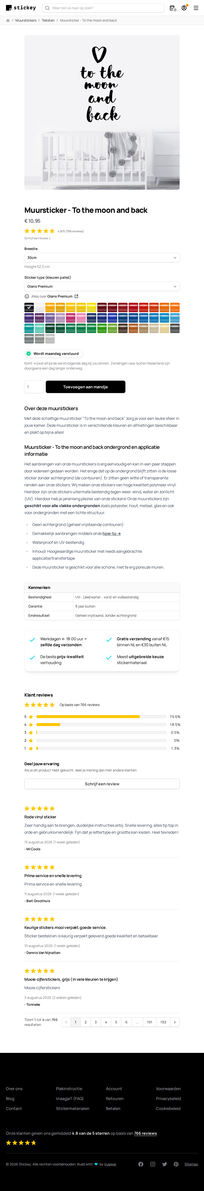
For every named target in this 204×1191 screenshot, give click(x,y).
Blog (10, 1098)
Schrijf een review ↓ (37, 238)
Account (114, 1088)
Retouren (115, 1098)
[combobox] (103, 7)
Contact (14, 1108)
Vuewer (110, 1164)
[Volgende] (175, 1022)
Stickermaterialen (72, 1108)
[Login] (184, 8)
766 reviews (145, 1133)
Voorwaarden (168, 1088)
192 (163, 1022)
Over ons (14, 1088)
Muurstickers (25, 20)
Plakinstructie (69, 1088)
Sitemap (191, 1164)
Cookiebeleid (168, 1108)
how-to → (111, 533)
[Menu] (196, 8)
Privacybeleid (168, 1098)
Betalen (113, 1108)
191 (149, 1022)
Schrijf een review (102, 784)
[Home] (22, 8)
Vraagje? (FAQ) (70, 1098)
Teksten (48, 20)
